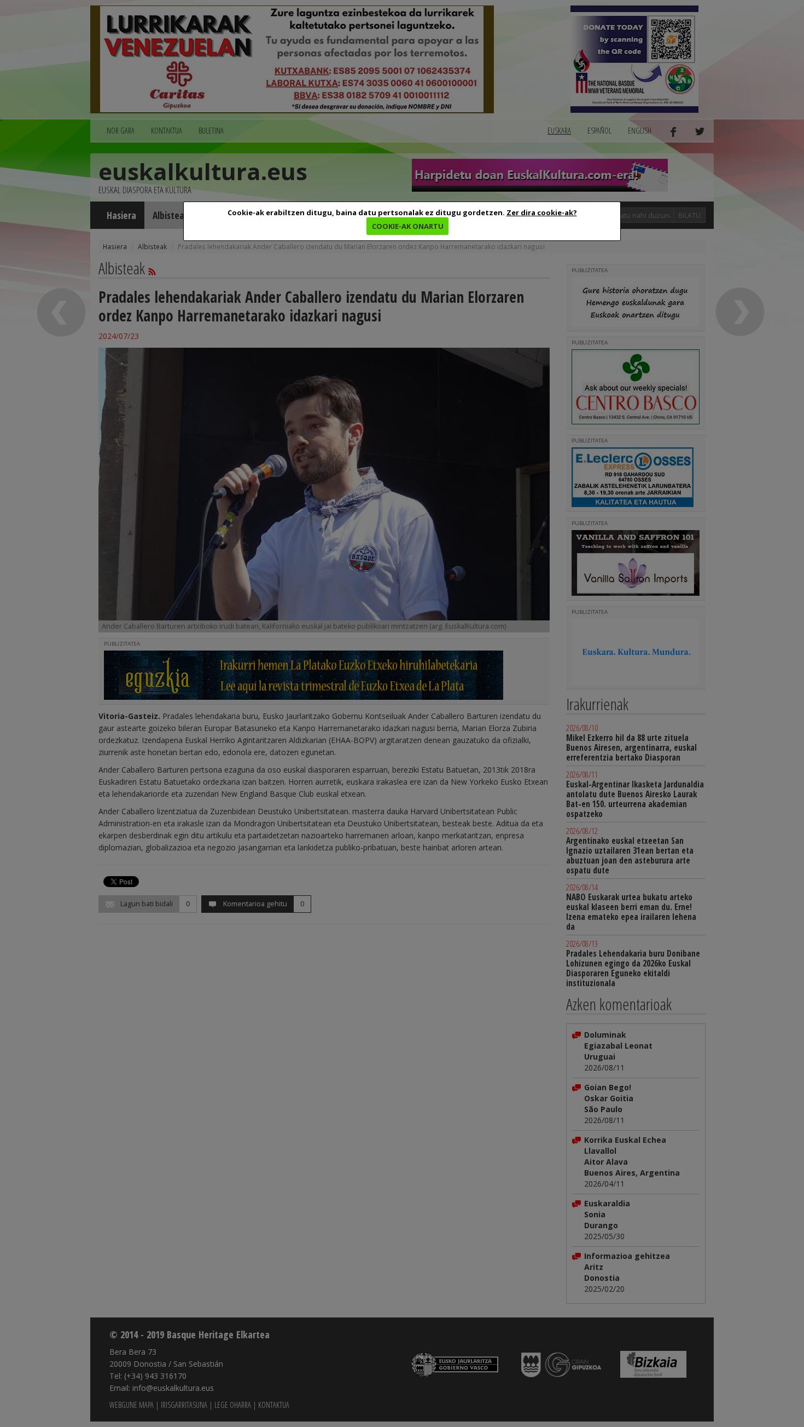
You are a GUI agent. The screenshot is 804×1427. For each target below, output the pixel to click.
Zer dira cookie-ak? (541, 212)
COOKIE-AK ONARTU (408, 226)
